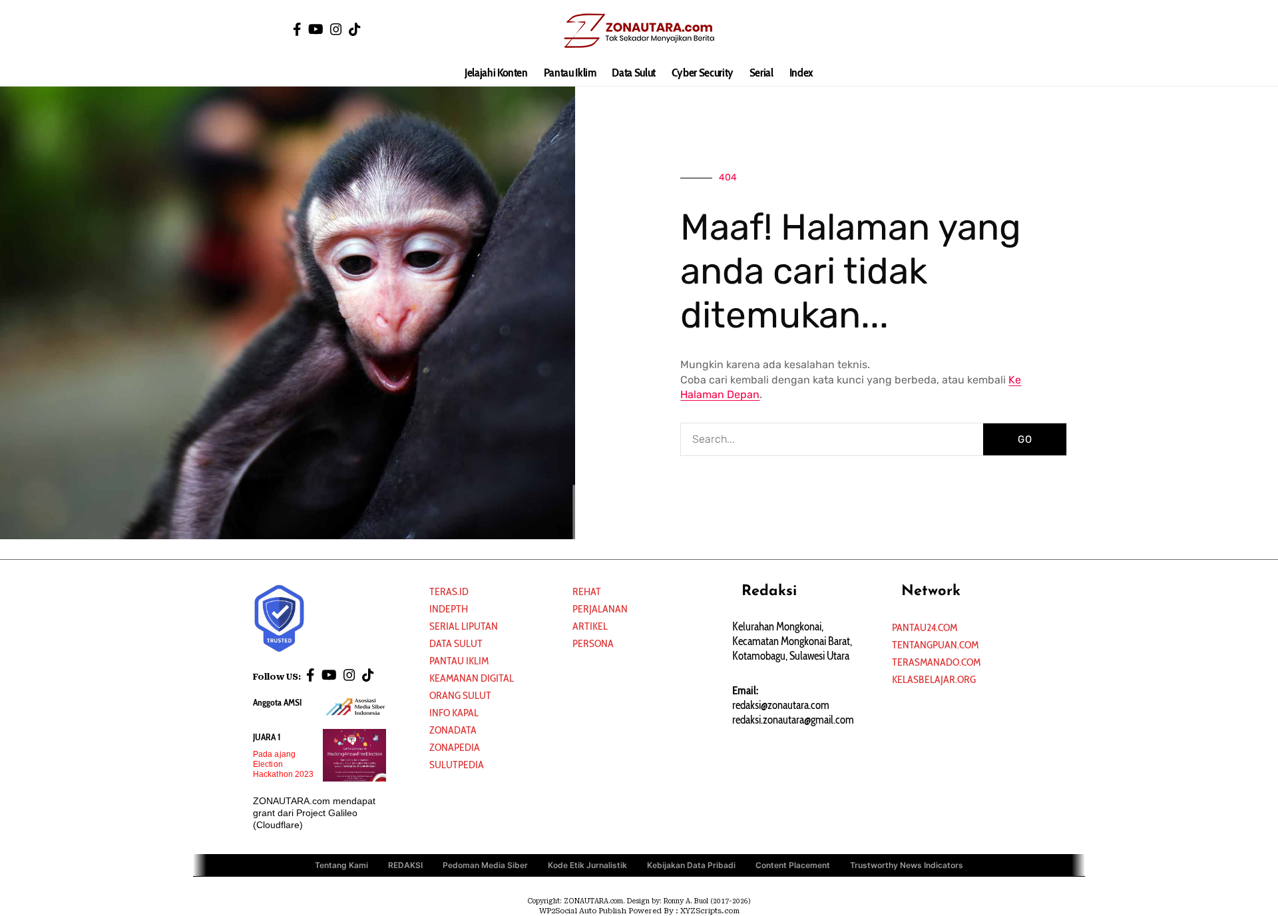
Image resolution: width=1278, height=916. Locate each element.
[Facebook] (297, 29)
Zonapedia (454, 747)
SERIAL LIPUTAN (463, 626)
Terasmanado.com (936, 662)
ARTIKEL (590, 626)
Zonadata (453, 730)
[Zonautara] (639, 30)
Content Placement (792, 865)
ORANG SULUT (460, 695)
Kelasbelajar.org (934, 679)
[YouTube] (316, 29)
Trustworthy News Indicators (906, 865)
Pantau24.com (924, 627)
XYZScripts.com (710, 911)
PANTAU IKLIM (459, 660)
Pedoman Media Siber (485, 865)
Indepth (448, 608)
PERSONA (593, 643)
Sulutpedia (456, 764)
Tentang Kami (341, 865)
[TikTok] (354, 29)
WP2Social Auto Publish (582, 911)
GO (1025, 439)
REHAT (586, 591)
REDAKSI (405, 865)
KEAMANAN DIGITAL (471, 678)
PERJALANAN (600, 608)
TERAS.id (449, 591)
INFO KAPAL (454, 712)
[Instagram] (336, 29)
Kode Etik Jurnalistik (587, 865)
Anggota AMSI (277, 702)
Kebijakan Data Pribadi (691, 865)
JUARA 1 (267, 737)
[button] (981, 30)
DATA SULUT (456, 643)
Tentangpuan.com (935, 644)
